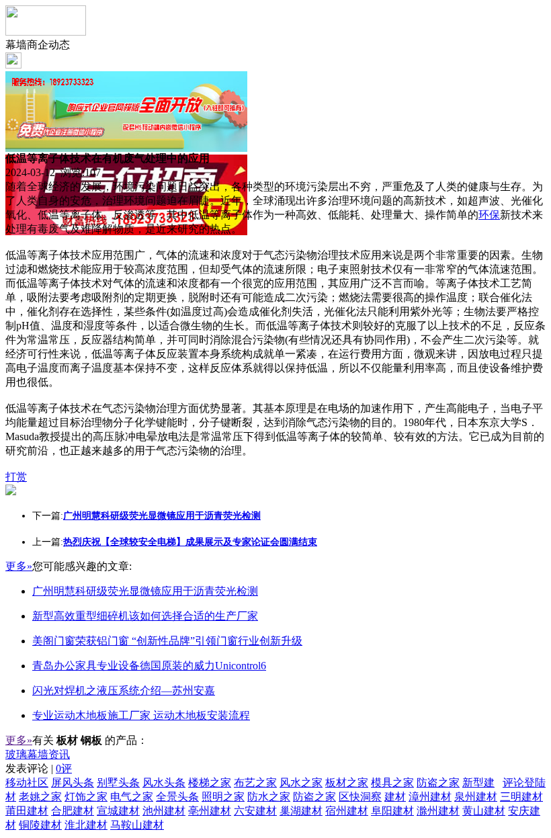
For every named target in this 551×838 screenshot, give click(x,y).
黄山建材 (483, 810)
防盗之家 (438, 782)
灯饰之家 (86, 796)
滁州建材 (438, 810)
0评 (64, 768)
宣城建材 (118, 810)
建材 (395, 796)
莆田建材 (26, 810)
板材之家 (346, 782)
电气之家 (131, 796)
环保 (489, 214)
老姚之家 (40, 796)
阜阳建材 (392, 810)
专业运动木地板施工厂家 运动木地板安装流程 (141, 715)
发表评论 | (38, 768)
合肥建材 (72, 810)
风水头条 (163, 782)
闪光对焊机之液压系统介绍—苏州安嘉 (123, 690)
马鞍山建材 (137, 825)
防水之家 (268, 796)
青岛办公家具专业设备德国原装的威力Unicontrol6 (149, 665)
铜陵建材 (40, 825)
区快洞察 (360, 796)
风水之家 (301, 782)
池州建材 (163, 810)
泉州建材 (475, 796)
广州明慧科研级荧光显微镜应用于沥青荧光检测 (145, 591)
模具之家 (392, 782)
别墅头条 (118, 782)
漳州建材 (430, 796)
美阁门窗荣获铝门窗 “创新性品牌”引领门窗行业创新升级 (167, 640)
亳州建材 (209, 810)
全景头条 (177, 796)
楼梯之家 (209, 782)
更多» (18, 566)
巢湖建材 (301, 810)
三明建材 (521, 796)
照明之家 (223, 796)
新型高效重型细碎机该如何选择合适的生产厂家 (145, 616)
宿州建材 (346, 810)
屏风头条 (72, 782)
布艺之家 (255, 782)
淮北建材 (86, 825)
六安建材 (255, 810)
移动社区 (26, 782)
